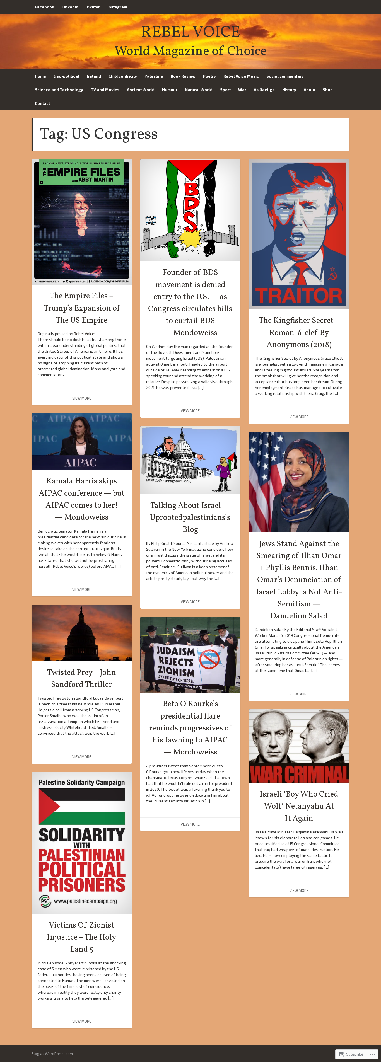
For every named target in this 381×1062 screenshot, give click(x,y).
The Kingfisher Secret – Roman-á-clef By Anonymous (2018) (299, 332)
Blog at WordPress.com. (53, 1053)
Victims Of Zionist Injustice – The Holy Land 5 (81, 937)
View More (81, 398)
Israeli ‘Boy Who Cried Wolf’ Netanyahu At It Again (299, 806)
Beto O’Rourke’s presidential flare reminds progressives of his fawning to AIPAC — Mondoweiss (190, 728)
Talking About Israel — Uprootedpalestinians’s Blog (190, 518)
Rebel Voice (190, 32)
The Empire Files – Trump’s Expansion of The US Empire (82, 308)
